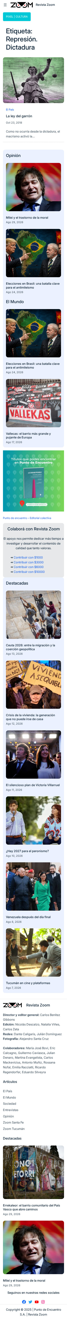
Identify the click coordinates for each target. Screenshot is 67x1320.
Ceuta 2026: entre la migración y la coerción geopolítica (30, 647)
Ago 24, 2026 (14, 292)
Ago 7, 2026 (13, 987)
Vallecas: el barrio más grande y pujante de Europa (28, 435)
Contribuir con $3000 (29, 562)
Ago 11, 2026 (14, 789)
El (8, 301)
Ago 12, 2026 (14, 723)
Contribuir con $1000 (28, 557)
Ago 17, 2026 (14, 442)
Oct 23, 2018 (14, 122)
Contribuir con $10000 (29, 572)
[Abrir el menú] (5, 5)
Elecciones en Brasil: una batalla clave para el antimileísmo (33, 285)
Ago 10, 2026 (14, 855)
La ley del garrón (19, 116)
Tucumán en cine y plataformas (28, 983)
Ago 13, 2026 (14, 653)
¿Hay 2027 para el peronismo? (28, 851)
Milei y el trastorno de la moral (27, 217)
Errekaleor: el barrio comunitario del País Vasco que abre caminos (31, 1207)
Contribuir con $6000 (29, 567)
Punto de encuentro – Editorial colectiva (27, 518)
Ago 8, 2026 (14, 921)
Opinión (13, 155)
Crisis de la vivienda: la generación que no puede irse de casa (30, 717)
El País (10, 109)
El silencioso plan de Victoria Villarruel (33, 785)
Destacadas (17, 583)
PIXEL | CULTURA (17, 16)
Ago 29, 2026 (14, 222)
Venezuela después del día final (28, 917)
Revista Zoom (38, 1005)
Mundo (17, 301)
